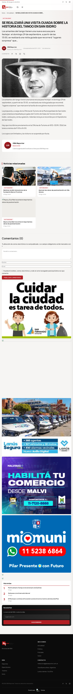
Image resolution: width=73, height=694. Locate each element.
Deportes (5, 664)
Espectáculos (6, 667)
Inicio (3, 13)
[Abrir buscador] (18, 7)
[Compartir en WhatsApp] (20, 53)
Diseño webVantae (36, 690)
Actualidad (10, 13)
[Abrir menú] (22, 7)
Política (40, 649)
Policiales (41, 652)
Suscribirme (36, 622)
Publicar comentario (12, 277)
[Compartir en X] (16, 53)
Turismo (4, 670)
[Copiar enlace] (24, 53)
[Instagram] (69, 2)
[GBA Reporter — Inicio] (7, 7)
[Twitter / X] (66, 2)
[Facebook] (62, 2)
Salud (39, 656)
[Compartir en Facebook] (12, 53)
